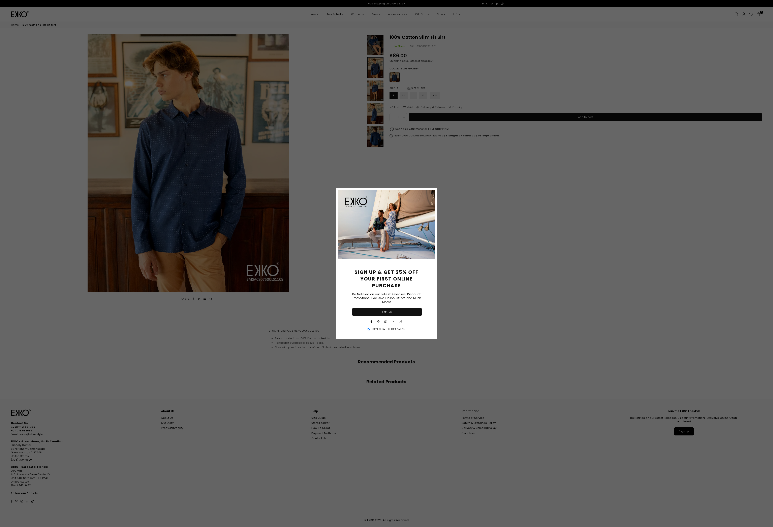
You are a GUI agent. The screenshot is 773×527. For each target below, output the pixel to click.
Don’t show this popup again (388, 329)
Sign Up (387, 312)
